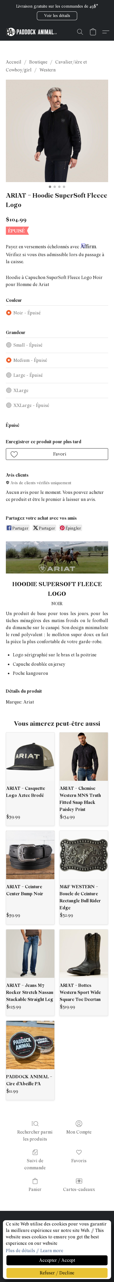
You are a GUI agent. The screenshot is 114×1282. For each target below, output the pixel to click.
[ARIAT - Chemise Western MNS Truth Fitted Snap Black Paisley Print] (84, 756)
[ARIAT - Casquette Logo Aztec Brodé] (30, 756)
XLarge (20, 390)
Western (47, 70)
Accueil (13, 62)
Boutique (38, 62)
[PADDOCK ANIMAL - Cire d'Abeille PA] (30, 1045)
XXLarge (31, 405)
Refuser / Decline (57, 1273)
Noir (27, 313)
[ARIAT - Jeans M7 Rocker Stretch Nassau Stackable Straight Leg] (30, 954)
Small (27, 345)
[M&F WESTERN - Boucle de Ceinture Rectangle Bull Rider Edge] (84, 855)
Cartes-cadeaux (79, 1189)
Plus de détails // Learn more (34, 1250)
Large (28, 375)
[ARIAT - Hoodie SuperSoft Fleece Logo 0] (57, 131)
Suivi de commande (35, 1164)
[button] (57, 15)
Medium (30, 360)
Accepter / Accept (57, 1260)
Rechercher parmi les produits (35, 1135)
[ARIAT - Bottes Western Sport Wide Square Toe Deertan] (84, 954)
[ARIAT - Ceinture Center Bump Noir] (30, 855)
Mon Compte (78, 1132)
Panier (35, 1189)
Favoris (79, 1161)
